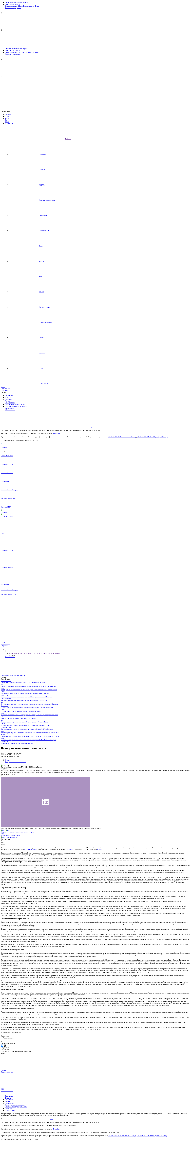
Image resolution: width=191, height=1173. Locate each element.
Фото (6, 120)
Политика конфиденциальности (16, 406)
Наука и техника (44, 307)
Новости (8, 114)
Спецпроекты (43, 383)
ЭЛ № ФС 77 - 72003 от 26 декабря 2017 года (152, 437)
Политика (42, 154)
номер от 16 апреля (30, 849)
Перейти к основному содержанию (13, 675)
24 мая (99, 849)
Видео (7, 122)
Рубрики (68, 139)
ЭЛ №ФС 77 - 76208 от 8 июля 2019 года (122, 1136)
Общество (42, 169)
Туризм (41, 261)
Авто (40, 246)
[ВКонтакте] (2, 1046)
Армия (41, 292)
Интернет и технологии (47, 200)
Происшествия (44, 230)
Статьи (7, 116)
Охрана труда (9, 408)
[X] (5, 1046)
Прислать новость (7, 1091)
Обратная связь (10, 410)
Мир (40, 276)
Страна (41, 337)
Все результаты (10, 657)
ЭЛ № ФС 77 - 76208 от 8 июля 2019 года (122, 437)
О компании (9, 395)
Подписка (4, 390)
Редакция (8, 397)
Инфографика (9, 123)
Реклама (7, 401)
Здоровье (42, 185)
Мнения (7, 118)
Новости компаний (45, 322)
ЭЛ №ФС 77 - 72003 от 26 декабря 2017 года (152, 1136)
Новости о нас (10, 403)
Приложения (5, 388)
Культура (42, 353)
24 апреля (69, 849)
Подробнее (56, 433)
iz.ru (51, 1119)
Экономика (43, 215)
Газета (3, 387)
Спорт (41, 368)
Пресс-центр (9, 399)
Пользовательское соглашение (15, 404)
